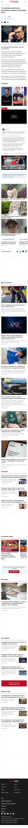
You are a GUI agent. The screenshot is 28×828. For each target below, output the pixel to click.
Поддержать (15, 571)
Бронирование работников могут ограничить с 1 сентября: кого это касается (14, 643)
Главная (3, 5)
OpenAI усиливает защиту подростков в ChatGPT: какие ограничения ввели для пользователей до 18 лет (12, 337)
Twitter (4, 177)
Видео (15, 784)
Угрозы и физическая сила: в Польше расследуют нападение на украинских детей (13, 397)
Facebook (18, 175)
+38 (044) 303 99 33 (14, 684)
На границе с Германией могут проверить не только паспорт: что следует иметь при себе (13, 367)
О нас (2, 798)
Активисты (3, 806)
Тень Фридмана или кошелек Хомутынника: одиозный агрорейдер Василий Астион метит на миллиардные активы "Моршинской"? (13, 697)
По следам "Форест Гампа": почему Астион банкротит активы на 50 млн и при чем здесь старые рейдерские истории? (13, 489)
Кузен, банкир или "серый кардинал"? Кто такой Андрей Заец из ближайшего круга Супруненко (12, 721)
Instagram (8, 177)
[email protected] (13, 822)
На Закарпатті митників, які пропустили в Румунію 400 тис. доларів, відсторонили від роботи (8, 244)
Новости (3, 787)
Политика (8, 5)
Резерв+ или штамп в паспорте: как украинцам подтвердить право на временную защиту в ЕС (14, 476)
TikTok (12, 177)
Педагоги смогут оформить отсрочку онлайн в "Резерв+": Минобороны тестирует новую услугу (13, 461)
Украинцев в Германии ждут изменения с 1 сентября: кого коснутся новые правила (12, 655)
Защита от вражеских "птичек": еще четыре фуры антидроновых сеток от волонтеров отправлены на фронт (10, 555)
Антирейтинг (17, 792)
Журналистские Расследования (8, 803)
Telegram (13, 175)
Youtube (21, 175)
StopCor (9, 16)
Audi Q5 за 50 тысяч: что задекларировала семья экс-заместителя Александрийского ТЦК (13, 501)
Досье (2, 789)
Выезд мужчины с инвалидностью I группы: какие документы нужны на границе (13, 431)
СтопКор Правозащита (6, 801)
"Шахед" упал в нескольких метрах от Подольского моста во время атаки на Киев (13, 667)
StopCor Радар (4, 792)
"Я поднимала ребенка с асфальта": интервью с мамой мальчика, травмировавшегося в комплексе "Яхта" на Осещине (13, 603)
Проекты (3, 784)
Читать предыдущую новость (8, 239)
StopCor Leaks (5, 691)
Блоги (15, 787)
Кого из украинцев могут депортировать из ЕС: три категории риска (13, 305)
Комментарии (7, 251)
